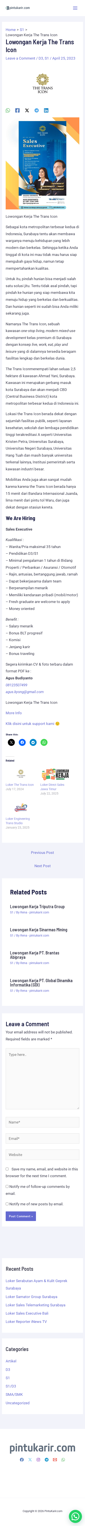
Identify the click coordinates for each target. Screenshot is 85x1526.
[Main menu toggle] (75, 8)
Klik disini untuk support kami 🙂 (33, 723)
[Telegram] (36, 110)
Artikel (11, 1361)
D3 (41, 58)
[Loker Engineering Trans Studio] (21, 808)
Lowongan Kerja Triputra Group (37, 906)
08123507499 (16, 685)
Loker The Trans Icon (20, 784)
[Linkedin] (46, 110)
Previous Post (42, 852)
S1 (47, 58)
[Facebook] (17, 110)
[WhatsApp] (8, 110)
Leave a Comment (20, 58)
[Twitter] (30, 1460)
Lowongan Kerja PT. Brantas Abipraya (34, 955)
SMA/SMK (14, 1394)
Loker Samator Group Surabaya (31, 1297)
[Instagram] (38, 1460)
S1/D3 (11, 1386)
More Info (14, 713)
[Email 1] (55, 1460)
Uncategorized (18, 1403)
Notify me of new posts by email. (36, 1204)
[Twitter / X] (27, 110)
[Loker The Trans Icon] (21, 773)
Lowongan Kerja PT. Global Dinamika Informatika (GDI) (41, 982)
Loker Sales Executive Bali (27, 1313)
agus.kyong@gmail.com (25, 692)
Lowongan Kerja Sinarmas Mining (38, 929)
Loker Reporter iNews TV (26, 1321)
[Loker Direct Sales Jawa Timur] (55, 773)
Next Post (42, 866)
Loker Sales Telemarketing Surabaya (35, 1305)
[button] (75, 1516)
